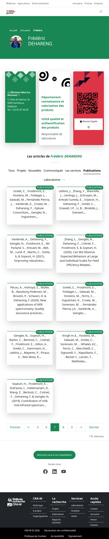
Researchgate (89, 121)
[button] (64, 179)
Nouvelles (34, 170)
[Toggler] (101, 12)
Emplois (98, 3)
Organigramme (39, 516)
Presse (88, 3)
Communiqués (53, 170)
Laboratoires (52, 180)
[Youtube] (63, 471)
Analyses (75, 510)
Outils (74, 516)
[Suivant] (81, 427)
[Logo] (16, 501)
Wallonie (10, 3)
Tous (11, 170)
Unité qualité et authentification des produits (53, 123)
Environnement (40, 3)
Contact (94, 508)
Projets (21, 170)
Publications (92, 170)
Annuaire (77, 3)
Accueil (13, 30)
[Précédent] (29, 427)
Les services (73, 170)
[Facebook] (45, 471)
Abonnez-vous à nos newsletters (54, 454)
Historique (38, 505)
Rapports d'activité (56, 521)
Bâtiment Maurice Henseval (18, 94)
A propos (37, 510)
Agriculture (24, 3)
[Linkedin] (54, 471)
